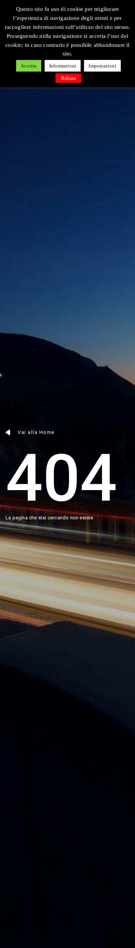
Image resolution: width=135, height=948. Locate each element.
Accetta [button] (28, 66)
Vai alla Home (36, 432)
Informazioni (62, 66)
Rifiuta (68, 78)
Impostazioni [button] (102, 66)
